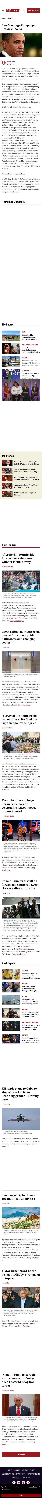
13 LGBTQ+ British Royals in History (25, 494)
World (10, 18)
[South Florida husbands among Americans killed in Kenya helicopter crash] (11, 335)
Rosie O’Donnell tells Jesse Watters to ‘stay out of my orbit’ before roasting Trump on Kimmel (31, 1042)
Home (4, 18)
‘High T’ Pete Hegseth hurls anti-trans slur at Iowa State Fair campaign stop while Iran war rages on (31, 1016)
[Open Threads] (23, 1482)
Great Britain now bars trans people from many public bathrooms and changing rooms (21, 636)
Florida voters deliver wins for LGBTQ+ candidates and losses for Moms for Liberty (31, 376)
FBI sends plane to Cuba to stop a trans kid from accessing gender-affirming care (20, 1093)
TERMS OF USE (16, 1478)
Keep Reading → (17, 621)
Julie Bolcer (12, 61)
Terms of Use (5, 1489)
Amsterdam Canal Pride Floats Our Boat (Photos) (26, 486)
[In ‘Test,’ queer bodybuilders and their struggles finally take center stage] (11, 348)
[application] (21, 390)
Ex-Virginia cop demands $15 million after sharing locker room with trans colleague (30, 1003)
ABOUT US (17, 1470)
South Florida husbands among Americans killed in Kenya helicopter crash (29, 339)
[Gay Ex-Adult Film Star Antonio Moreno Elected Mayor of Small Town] (7, 478)
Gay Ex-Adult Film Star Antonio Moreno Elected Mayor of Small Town (26, 479)
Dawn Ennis (6, 647)
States (24, 996)
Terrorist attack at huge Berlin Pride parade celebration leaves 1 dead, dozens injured (19, 805)
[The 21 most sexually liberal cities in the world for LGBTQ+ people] (7, 470)
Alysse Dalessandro (8, 567)
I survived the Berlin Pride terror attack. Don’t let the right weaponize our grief (19, 719)
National (25, 358)
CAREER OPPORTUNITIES (28, 1470)
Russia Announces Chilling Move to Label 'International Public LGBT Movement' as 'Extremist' (26, 464)
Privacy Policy (33, 1487)
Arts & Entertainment (30, 345)
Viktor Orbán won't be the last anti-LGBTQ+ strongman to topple (21, 1274)
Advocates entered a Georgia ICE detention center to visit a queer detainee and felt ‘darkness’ (31, 365)
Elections (25, 371)
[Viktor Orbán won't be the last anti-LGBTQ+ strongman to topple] (21, 1297)
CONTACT (9, 1470)
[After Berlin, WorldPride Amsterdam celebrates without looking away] (21, 581)
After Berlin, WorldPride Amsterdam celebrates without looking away (18, 558)
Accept (21, 1495)
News (24, 332)
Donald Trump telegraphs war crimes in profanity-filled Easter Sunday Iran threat (19, 1380)
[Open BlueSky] (18, 1482)
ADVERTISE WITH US (8, 1474)
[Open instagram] (28, 1482)
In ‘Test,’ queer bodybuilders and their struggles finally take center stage (30, 351)
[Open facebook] (14, 1482)
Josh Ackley (6, 1283)
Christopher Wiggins (8, 816)
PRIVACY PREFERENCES (33, 1474)
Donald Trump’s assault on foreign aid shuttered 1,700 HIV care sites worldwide (20, 884)
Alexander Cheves (8, 728)
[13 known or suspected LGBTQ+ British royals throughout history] (7, 493)
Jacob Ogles (6, 893)
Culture (25, 1035)
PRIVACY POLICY (20, 1474)
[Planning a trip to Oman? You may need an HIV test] (21, 1218)
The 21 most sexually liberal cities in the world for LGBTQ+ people (26, 471)
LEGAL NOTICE (26, 1478)
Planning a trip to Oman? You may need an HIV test (18, 1197)
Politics (25, 971)
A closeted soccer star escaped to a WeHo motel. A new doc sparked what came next (31, 1029)
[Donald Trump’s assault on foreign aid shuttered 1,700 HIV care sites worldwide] (21, 908)
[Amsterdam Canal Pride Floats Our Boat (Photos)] (7, 486)
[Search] (24, 10)
